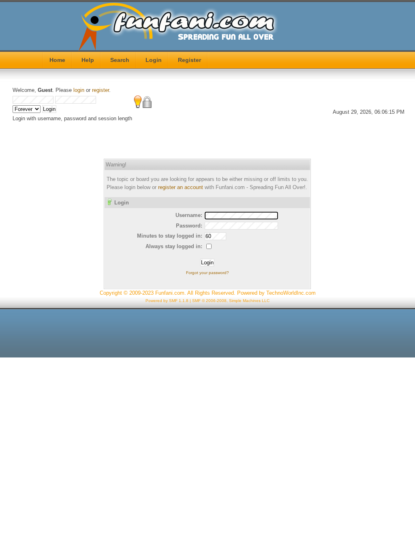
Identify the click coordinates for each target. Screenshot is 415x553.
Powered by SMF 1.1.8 (166, 300)
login (78, 90)
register (100, 90)
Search (119, 60)
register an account (180, 187)
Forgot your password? (207, 272)
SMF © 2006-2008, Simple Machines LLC (231, 300)
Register (189, 60)
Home (57, 60)
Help (87, 60)
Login (153, 60)
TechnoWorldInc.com (291, 293)
